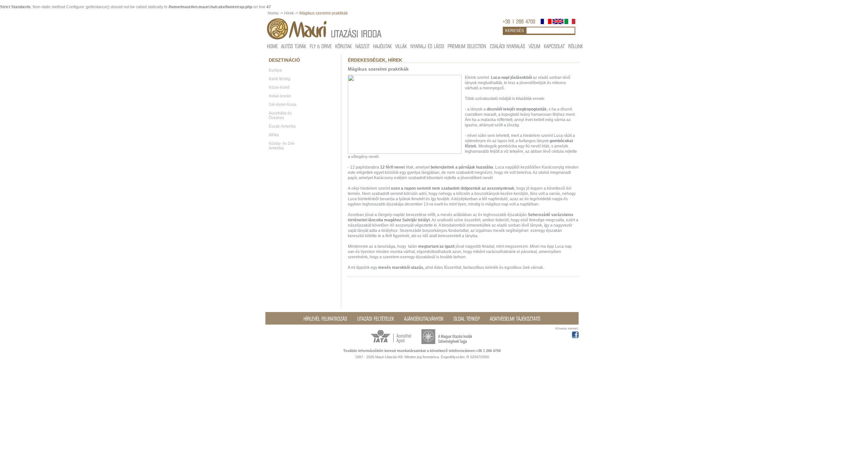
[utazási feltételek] (375, 318)
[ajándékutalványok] (424, 318)
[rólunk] (575, 46)
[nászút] (362, 46)
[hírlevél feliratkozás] (325, 318)
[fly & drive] (321, 46)
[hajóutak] (382, 46)
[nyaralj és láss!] (427, 46)
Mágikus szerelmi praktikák (323, 13)
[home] (272, 46)
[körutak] (343, 46)
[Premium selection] (467, 46)
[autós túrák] (294, 46)
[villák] (401, 46)
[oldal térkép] (467, 318)
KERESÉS (514, 30)
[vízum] (535, 46)
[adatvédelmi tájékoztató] (515, 318)
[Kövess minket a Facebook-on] (575, 334)
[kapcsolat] (554, 46)
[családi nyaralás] (508, 46)
